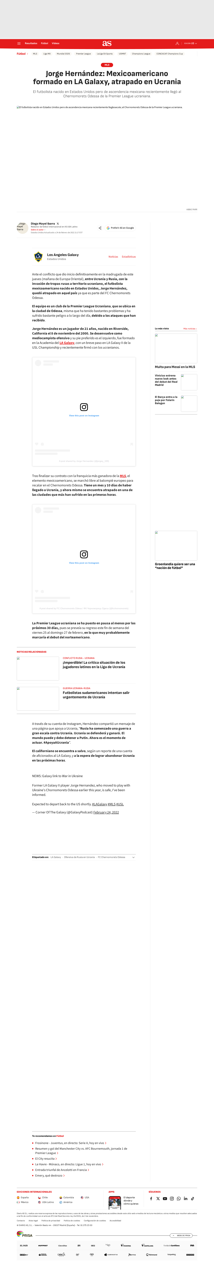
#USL (120, 804)
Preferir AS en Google (122, 227)
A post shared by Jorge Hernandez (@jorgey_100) (84, 461)
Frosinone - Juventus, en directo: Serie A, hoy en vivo (69, 1143)
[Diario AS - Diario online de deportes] (107, 43)
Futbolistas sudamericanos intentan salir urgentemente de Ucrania (96, 694)
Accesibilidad (115, 1220)
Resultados (31, 43)
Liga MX (47, 53)
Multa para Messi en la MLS (175, 367)
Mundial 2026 (63, 53)
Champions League (141, 53)
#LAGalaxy (99, 804)
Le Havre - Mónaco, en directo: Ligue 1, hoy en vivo (68, 1164)
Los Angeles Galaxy (63, 255)
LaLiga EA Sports (105, 53)
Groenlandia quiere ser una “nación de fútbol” (175, 566)
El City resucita (45, 1159)
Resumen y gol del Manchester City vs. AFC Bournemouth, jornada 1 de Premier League (81, 1151)
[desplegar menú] (19, 43)
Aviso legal (33, 1220)
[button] (100, 228)
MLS (35, 53)
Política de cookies (72, 1220)
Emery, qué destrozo (48, 1175)
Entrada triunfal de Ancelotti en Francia (61, 1170)
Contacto (21, 1220)
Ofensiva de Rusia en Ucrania (79, 857)
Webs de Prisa (183, 1235)
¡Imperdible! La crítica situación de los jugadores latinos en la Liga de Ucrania (94, 664)
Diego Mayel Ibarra (43, 224)
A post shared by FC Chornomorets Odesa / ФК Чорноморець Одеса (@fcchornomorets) (83, 608)
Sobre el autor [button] (37, 229)
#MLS (112, 804)
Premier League (83, 53)
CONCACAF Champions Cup (170, 53)
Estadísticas (129, 256)
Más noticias (189, 328)
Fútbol (44, 43)
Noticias (113, 256)
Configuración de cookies (95, 1220)
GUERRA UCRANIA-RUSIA (76, 688)
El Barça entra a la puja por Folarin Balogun (166, 400)
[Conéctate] (177, 43)
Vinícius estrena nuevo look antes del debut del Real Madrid (166, 380)
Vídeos (55, 43)
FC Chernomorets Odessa (111, 857)
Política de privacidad (51, 1220)
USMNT (122, 53)
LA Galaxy (56, 857)
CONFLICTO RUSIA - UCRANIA (78, 658)
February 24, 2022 (106, 812)
